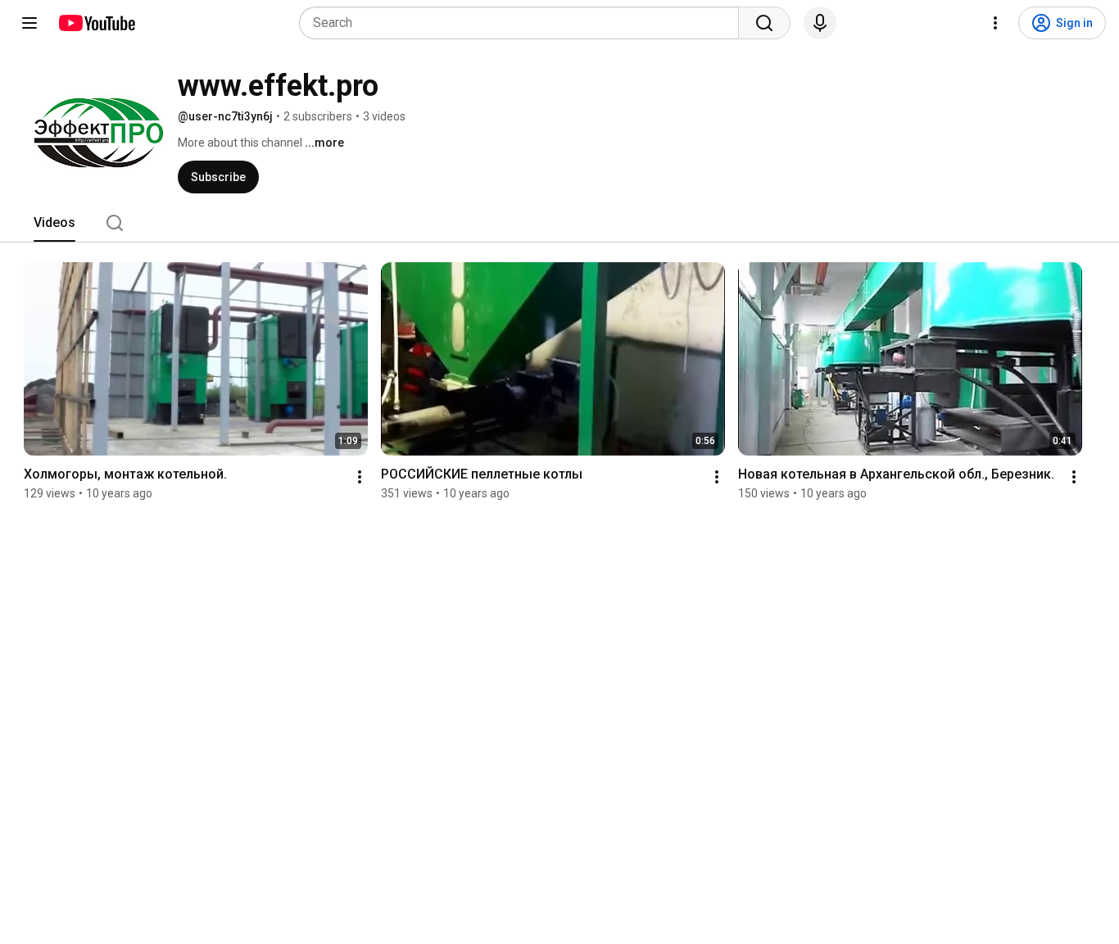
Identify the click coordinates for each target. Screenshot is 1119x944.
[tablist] (559, 223)
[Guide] (29, 23)
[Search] (764, 23)
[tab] (54, 223)
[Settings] (995, 23)
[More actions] (359, 477)
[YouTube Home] (96, 23)
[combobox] (524, 23)
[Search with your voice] (820, 23)
